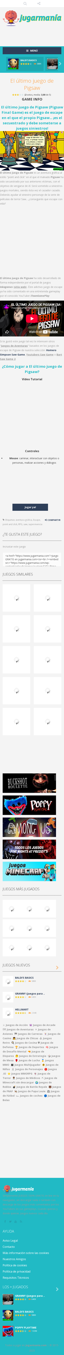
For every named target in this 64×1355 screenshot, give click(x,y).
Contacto (9, 1247)
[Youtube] (16, 1221)
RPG (20, 524)
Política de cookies (15, 1265)
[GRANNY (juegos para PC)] (11, 908)
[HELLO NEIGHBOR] (11, 928)
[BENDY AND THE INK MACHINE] (47, 928)
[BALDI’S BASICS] (29, 908)
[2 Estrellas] (16, 95)
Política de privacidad (16, 1271)
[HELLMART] (8, 1012)
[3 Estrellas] (18, 95)
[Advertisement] (33, 34)
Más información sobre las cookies (26, 1253)
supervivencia (35, 524)
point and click (10, 524)
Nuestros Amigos (14, 1259)
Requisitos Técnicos (16, 1278)
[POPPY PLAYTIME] (47, 908)
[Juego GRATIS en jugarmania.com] (32, 18)
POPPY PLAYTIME (25, 1327)
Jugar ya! (30, 507)
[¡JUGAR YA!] (13, 63)
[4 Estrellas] (20, 95)
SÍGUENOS (39, 3)
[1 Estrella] (13, 95)
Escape (36, 519)
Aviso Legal (10, 1240)
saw (25, 524)
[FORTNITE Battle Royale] (11, 947)
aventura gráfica (24, 519)
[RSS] (21, 1221)
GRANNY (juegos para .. (30, 993)
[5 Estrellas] (23, 95)
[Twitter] (10, 1221)
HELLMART (22, 1009)
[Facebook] (5, 1221)
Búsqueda (25, 3)
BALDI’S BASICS (28, 60)
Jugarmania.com (36, 1345)
